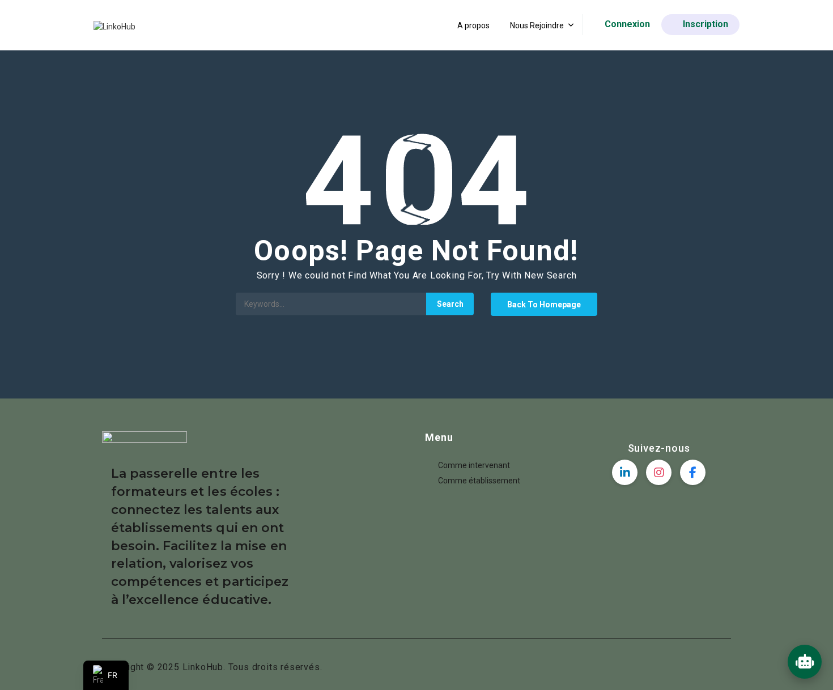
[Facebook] (693, 472)
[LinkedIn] (625, 472)
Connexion (627, 24)
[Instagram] (659, 472)
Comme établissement (479, 480)
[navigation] (106, 675)
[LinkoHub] (114, 26)
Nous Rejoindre (537, 25)
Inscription (705, 24)
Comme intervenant (474, 465)
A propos (473, 25)
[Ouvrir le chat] (805, 662)
